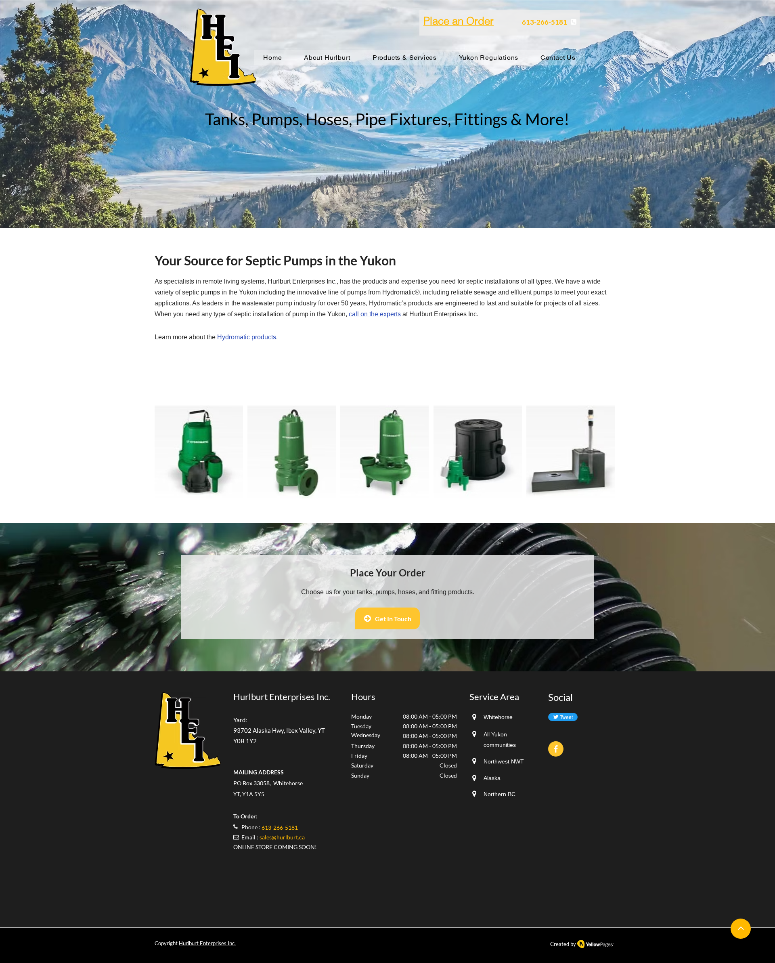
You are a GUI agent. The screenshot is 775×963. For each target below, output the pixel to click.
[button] (199, 452)
